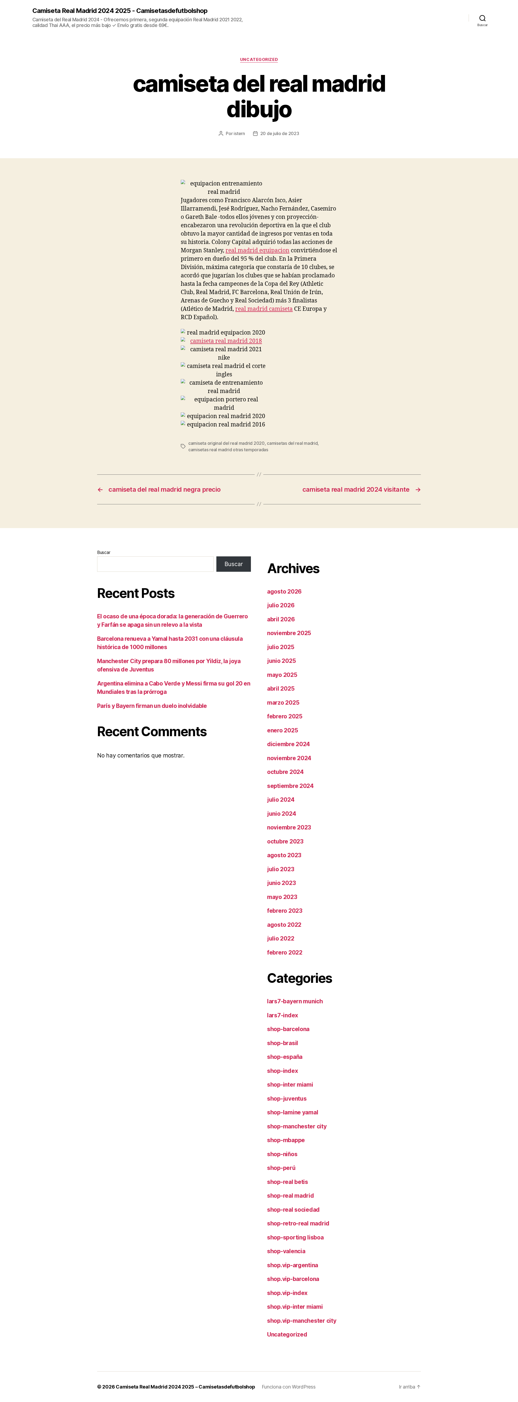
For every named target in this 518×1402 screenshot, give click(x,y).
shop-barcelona (288, 1029)
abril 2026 (281, 619)
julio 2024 (280, 799)
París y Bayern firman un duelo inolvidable (152, 705)
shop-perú (281, 1168)
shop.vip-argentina (292, 1265)
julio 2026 (280, 605)
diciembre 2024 (288, 744)
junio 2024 (281, 813)
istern (239, 133)
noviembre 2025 (289, 633)
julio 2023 (280, 869)
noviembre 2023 (289, 827)
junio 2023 (281, 883)
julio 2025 (280, 647)
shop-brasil (282, 1043)
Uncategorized (259, 59)
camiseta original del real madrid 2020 (226, 443)
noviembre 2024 (289, 758)
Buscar (103, 552)
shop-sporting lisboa (295, 1237)
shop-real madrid (290, 1195)
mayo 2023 (282, 897)
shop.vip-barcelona (293, 1279)
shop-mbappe (286, 1140)
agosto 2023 (284, 855)
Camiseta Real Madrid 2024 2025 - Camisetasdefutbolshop (119, 11)
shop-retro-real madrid (298, 1223)
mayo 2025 (282, 674)
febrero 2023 (284, 910)
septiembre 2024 (290, 786)
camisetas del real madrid (292, 443)
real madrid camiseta (264, 309)
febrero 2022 (284, 952)
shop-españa (284, 1056)
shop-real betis (287, 1182)
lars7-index (282, 1015)
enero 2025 (282, 730)
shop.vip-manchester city (301, 1320)
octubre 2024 (285, 772)
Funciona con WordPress (289, 1387)
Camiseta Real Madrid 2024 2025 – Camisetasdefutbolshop (185, 1387)
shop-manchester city (297, 1126)
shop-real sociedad (293, 1209)
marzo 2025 (283, 702)
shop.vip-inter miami (295, 1306)
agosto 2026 (284, 591)
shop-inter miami (290, 1084)
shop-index (282, 1070)
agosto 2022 (284, 924)
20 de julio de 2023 (279, 133)
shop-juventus (287, 1098)
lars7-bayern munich (295, 1001)
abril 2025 (280, 688)
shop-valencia (286, 1251)
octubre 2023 (285, 841)
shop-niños (282, 1154)
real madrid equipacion (257, 250)
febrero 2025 (284, 716)
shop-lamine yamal (292, 1112)
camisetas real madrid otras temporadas (228, 449)
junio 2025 (281, 660)
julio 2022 (280, 938)
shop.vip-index (287, 1293)
